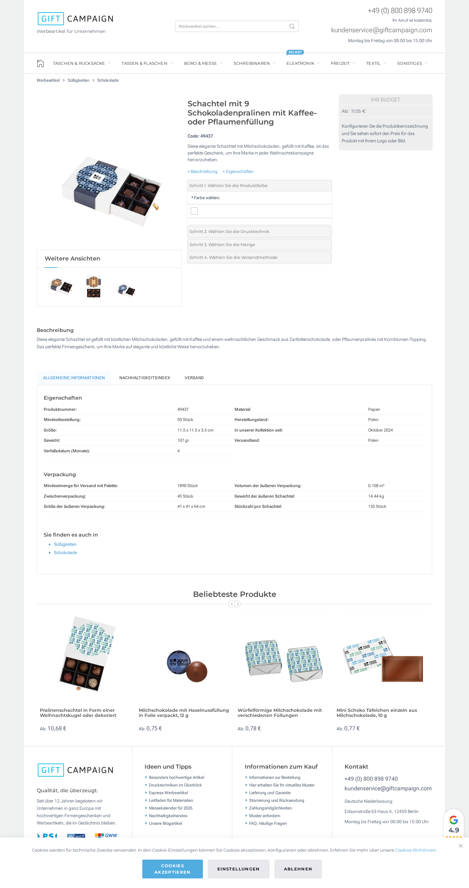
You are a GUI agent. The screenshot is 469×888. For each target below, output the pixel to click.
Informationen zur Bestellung (275, 777)
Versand (194, 377)
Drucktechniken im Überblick (175, 784)
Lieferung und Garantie (270, 792)
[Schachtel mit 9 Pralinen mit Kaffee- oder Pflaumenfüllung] (109, 172)
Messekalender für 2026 (170, 807)
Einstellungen (238, 868)
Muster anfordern (264, 815)
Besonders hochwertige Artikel (176, 777)
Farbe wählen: (205, 197)
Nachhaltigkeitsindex (144, 377)
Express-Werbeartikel (168, 792)
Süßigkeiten (79, 80)
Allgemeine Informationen (74, 377)
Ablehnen (298, 868)
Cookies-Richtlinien (415, 850)
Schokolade (108, 80)
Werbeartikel (49, 80)
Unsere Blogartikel (165, 823)
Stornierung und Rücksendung (276, 800)
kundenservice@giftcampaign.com (381, 30)
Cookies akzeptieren (172, 869)
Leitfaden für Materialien (171, 800)
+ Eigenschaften (238, 171)
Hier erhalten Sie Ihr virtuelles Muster (282, 784)
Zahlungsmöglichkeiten (270, 807)
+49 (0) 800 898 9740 (400, 10)
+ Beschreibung (203, 171)
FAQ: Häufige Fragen (268, 823)
